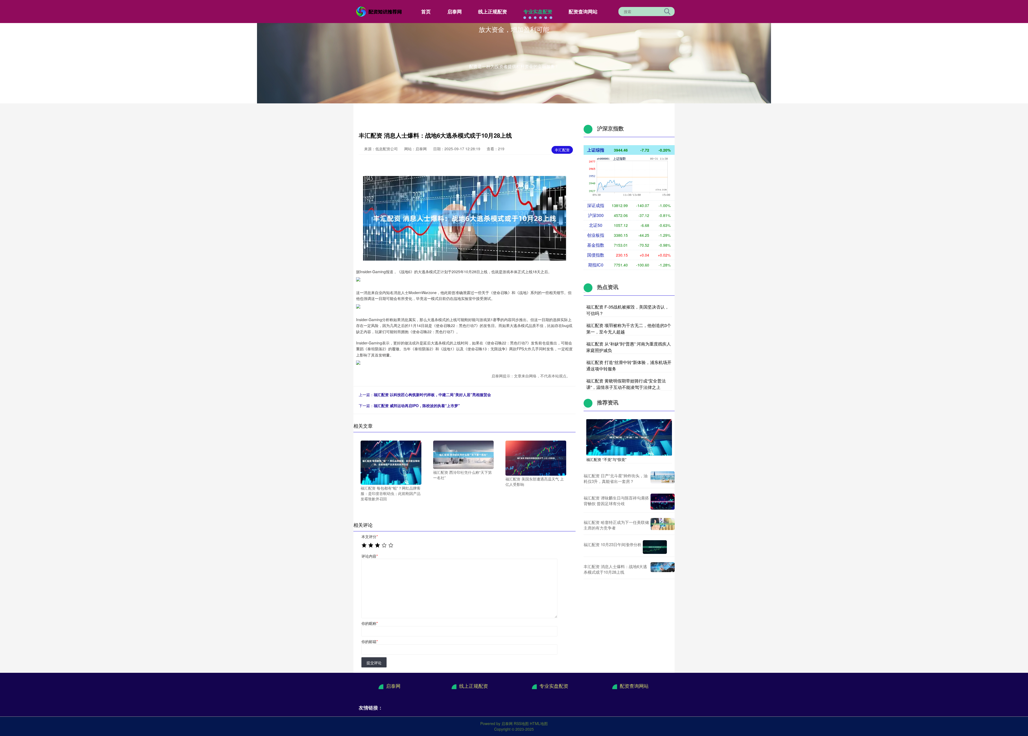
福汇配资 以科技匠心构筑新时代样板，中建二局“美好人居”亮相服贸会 (432, 394)
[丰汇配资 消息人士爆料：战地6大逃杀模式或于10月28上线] (663, 569)
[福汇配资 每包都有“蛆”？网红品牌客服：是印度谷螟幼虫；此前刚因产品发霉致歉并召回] (391, 462)
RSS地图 (521, 723)
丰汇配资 (562, 149)
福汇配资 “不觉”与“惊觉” (606, 459)
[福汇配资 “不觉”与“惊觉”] (629, 437)
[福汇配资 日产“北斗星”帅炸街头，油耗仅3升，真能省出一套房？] (663, 478)
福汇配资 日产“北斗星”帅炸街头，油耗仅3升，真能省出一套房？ (616, 478)
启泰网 (454, 11)
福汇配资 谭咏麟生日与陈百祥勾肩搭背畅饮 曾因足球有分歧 (616, 500)
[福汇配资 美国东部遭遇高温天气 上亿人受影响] (535, 457)
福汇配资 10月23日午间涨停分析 (612, 544)
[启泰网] (379, 11)
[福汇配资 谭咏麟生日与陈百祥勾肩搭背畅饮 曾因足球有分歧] (663, 502)
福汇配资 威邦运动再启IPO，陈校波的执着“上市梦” (417, 405)
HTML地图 (539, 723)
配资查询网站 (583, 11)
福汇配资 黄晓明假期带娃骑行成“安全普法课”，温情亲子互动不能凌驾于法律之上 (626, 384)
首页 (426, 11)
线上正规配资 (492, 11)
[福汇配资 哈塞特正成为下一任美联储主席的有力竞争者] (663, 525)
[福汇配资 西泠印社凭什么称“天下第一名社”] (463, 454)
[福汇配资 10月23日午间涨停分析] (655, 547)
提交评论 (373, 662)
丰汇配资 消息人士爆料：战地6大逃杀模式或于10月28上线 (615, 569)
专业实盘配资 (537, 11)
